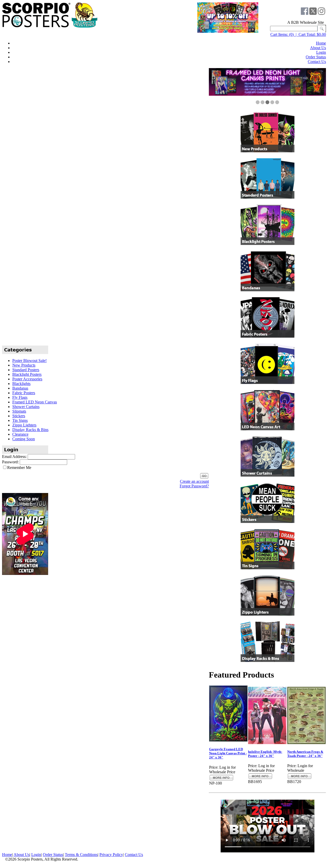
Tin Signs (20, 420)
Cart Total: (307, 34)
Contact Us (317, 61)
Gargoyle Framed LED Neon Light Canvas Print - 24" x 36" (228, 753)
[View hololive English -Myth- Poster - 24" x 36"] (260, 778)
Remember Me (19, 467)
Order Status (316, 57)
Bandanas (20, 388)
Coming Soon (23, 439)
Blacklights (21, 383)
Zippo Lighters (24, 425)
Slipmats (19, 411)
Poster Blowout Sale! (29, 360)
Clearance (20, 434)
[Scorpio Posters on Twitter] (313, 13)
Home (321, 43)
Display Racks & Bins (30, 429)
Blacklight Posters (27, 374)
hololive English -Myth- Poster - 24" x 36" (265, 754)
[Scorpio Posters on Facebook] (304, 13)
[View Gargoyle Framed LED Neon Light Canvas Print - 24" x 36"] (221, 779)
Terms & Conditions (81, 854)
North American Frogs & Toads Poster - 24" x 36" (305, 754)
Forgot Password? (194, 486)
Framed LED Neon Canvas (34, 402)
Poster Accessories (27, 379)
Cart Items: (279, 34)
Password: (10, 462)
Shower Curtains (25, 406)
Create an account (194, 481)
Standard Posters (25, 370)
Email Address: (14, 456)
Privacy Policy (111, 854)
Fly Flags (19, 397)
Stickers (18, 416)
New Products (23, 365)
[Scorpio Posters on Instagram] (321, 13)
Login (321, 52)
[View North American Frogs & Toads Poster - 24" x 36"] (299, 778)
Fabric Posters (23, 393)
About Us (318, 48)
